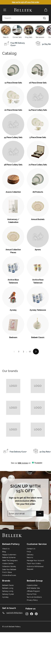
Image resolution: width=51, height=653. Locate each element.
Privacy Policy (32, 600)
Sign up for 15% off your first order (25, 2)
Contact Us (31, 549)
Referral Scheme (8, 557)
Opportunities (32, 585)
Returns (30, 557)
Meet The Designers (10, 560)
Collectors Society (9, 566)
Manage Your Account (35, 560)
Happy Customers (9, 555)
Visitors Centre (7, 563)
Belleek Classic (8, 585)
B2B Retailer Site (33, 588)
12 (30, 351)
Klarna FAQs (31, 594)
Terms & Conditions (34, 597)
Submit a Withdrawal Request (35, 567)
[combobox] (25, 18)
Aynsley (5, 597)
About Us (5, 549)
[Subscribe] (40, 514)
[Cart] (46, 10)
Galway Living (7, 591)
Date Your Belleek (9, 569)
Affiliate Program (33, 591)
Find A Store (7, 572)
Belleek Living (7, 588)
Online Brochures (9, 575)
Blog (4, 552)
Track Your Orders (34, 563)
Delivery (30, 555)
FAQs (29, 552)
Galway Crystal (8, 594)
